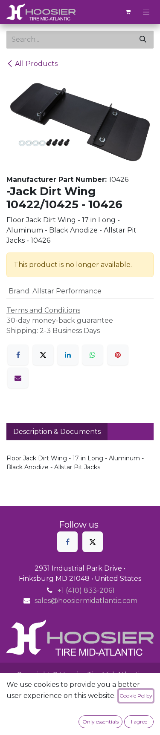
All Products (36, 64)
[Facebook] (18, 355)
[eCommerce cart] (128, 12)
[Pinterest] (118, 355)
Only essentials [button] (100, 721)
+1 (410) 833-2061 (86, 590)
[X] (43, 355)
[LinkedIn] (68, 355)
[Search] (143, 40)
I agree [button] (139, 721)
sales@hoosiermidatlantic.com (86, 601)
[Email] (18, 378)
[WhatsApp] (92, 355)
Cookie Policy (135, 695)
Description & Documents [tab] (57, 432)
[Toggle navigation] (146, 12)
